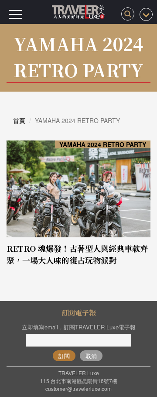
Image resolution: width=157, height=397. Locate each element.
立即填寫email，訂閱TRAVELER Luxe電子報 (79, 327)
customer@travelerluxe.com (78, 388)
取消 (91, 356)
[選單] (15, 14)
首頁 (19, 120)
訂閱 (64, 356)
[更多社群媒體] (146, 14)
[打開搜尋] (127, 14)
